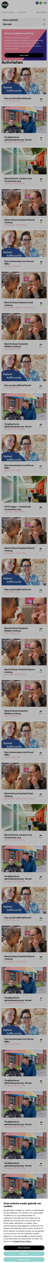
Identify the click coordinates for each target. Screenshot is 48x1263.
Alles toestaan (24, 1248)
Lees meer (24, 55)
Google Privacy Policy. (22, 1241)
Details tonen (24, 1259)
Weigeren (24, 1254)
